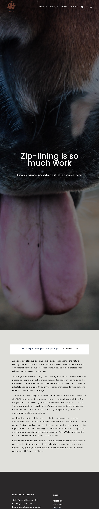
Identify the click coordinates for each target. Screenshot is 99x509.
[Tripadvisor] (86, 7)
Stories (64, 6)
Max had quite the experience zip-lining (39, 348)
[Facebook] (82, 7)
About (53, 6)
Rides (41, 6)
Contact (74, 6)
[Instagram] (91, 7)
